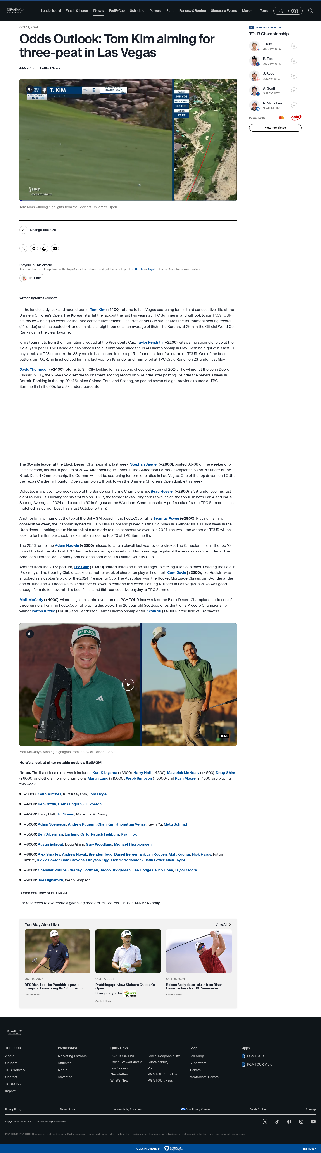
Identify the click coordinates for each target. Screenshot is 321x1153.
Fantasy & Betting (192, 11)
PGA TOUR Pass (160, 1080)
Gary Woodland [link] (99, 844)
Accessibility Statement (128, 1109)
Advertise (65, 1077)
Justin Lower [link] (153, 860)
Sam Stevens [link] (73, 860)
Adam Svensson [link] (52, 824)
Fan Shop (197, 1056)
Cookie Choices (258, 1109)
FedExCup (117, 11)
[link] (50, 68)
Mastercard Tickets (204, 1077)
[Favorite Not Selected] (294, 46)
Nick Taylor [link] (175, 860)
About (9, 1056)
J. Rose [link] (268, 73)
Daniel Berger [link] (126, 854)
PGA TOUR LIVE (122, 1056)
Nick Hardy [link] (201, 854)
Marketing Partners (72, 1056)
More (248, 11)
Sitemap (311, 1109)
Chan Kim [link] (105, 824)
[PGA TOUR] (15, 11)
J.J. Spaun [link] (65, 814)
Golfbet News (32, 994)
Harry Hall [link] (142, 772)
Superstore (198, 1063)
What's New (119, 1080)
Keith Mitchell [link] (49, 794)
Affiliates (64, 1063)
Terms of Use (67, 1109)
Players (155, 11)
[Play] (128, 685)
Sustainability (158, 1062)
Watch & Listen (77, 11)
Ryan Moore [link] (185, 778)
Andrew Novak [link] (74, 854)
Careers (11, 1063)
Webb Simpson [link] (139, 778)
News (98, 10)
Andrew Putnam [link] (82, 824)
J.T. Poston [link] (92, 804)
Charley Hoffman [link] (83, 870)
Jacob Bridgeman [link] (115, 870)
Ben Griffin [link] (47, 804)
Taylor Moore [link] (186, 870)
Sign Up (153, 269)
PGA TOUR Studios (162, 1074)
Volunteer (155, 1068)
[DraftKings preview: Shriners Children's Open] (128, 951)
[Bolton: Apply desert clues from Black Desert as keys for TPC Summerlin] (199, 951)
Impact (10, 1091)
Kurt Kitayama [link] (104, 772)
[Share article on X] (23, 248)
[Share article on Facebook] (34, 248)
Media (62, 1070)
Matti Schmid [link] (175, 824)
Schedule (137, 11)
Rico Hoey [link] (164, 870)
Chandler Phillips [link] (52, 870)
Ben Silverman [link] (50, 834)
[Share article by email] (55, 248)
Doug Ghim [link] (225, 772)
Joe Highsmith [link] (50, 880)
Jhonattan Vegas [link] (131, 824)
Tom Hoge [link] (98, 794)
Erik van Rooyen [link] (153, 854)
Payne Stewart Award (126, 1062)
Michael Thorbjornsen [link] (133, 844)
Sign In (139, 269)
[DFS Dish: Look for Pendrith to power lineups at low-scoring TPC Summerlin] (57, 951)
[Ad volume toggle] (30, 89)
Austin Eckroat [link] (50, 844)
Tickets (195, 1070)
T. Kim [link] (267, 44)
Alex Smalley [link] (49, 854)
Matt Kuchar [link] (179, 854)
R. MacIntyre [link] (272, 103)
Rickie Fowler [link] (48, 860)
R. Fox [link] (268, 59)
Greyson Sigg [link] (97, 860)
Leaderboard (51, 11)
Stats (170, 11)
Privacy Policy (13, 1109)
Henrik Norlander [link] (126, 860)
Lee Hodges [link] (142, 870)
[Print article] (44, 248)
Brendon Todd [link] (100, 854)
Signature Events (224, 11)
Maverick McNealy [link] (183, 772)
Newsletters (119, 1074)
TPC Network (15, 1070)
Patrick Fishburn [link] (105, 834)
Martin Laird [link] (98, 778)
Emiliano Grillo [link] (77, 834)
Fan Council (119, 1068)
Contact (11, 1077)
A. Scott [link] (269, 88)
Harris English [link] (70, 804)
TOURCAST (14, 1084)
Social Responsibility (164, 1056)
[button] (128, 684)
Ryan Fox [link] (129, 834)
